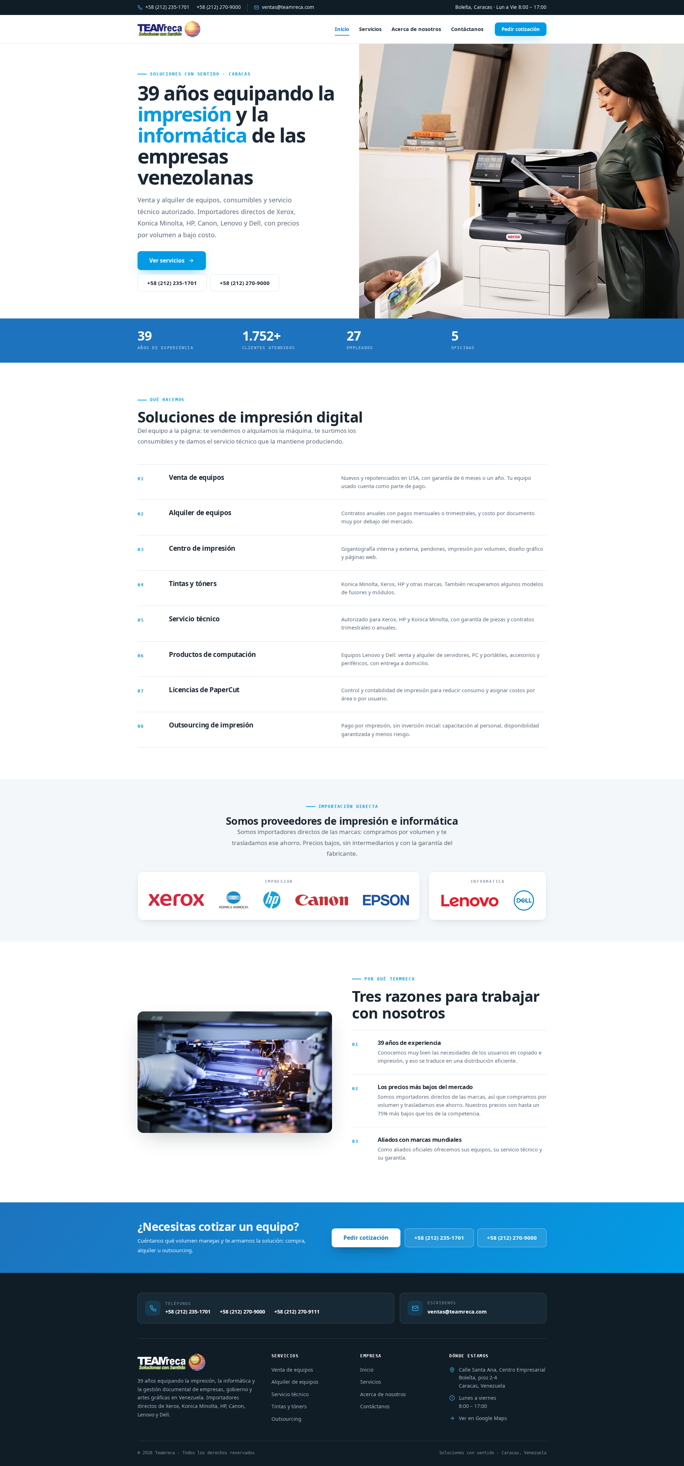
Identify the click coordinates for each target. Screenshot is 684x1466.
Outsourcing (286, 1418)
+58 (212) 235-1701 (167, 7)
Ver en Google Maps (483, 1418)
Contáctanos (467, 28)
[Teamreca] (169, 29)
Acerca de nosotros (416, 28)
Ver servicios (167, 260)
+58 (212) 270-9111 (297, 1311)
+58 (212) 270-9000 (219, 7)
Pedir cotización (521, 29)
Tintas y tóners (289, 1406)
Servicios (370, 28)
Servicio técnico (290, 1394)
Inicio (342, 28)
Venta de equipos (292, 1369)
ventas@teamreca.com (288, 7)
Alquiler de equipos (294, 1381)
